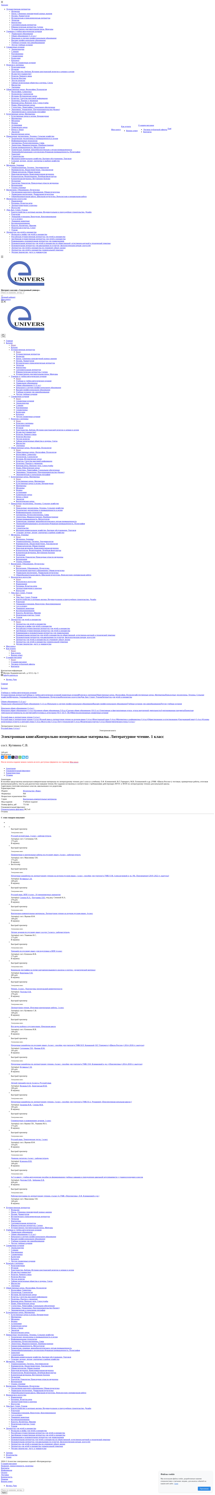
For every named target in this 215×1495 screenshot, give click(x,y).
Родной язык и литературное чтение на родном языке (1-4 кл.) (66, 719)
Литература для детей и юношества (31, 624)
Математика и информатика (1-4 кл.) (132, 719)
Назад (13, 345)
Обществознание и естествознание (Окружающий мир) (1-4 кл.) (175, 719)
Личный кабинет (8, 297)
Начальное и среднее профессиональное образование (70, 704)
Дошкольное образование (12, 704)
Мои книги (6, 299)
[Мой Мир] (9, 757)
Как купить (16, 653)
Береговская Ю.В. (39, 1086)
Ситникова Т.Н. (26, 1048)
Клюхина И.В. (26, 1161)
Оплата (4, 1472)
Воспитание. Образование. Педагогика (32, 568)
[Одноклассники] (5, 757)
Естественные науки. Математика (30, 481)
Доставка (5, 1475)
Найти (4, 1493)
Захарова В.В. (26, 1105)
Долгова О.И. (25, 1180)
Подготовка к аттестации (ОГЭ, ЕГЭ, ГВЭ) (53, 713)
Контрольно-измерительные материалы (40, 799)
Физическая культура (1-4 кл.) (93, 722)
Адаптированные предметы (172, 710)
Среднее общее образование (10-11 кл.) (83, 710)
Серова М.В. (38, 1105)
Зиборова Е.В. (38, 1180)
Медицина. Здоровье (25, 539)
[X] (12, 757)
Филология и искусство (26, 582)
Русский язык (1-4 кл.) (10, 728)
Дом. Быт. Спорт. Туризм (26, 597)
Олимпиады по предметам (23, 713)
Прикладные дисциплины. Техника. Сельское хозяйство (40, 508)
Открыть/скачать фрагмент (12, 809)
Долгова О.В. (25, 992)
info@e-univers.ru (10, 675)
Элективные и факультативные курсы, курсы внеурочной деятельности (130, 710)
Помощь (4, 1479)
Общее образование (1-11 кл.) (35, 704)
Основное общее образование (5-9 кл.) (50, 710)
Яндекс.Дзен (11, 679)
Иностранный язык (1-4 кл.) (105, 719)
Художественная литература (28, 354)
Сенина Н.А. (25, 898)
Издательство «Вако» (32, 791)
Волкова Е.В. (25, 1086)
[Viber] (16, 757)
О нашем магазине (19, 662)
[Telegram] (26, 757)
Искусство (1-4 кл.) (50, 722)
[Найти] (2, 295)
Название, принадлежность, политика (17, 1466)
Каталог (14, 347)
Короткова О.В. (26, 973)
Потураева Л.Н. (38, 898)
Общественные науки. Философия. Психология (36, 452)
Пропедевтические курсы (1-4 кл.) (120, 722)
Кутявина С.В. (26, 879)
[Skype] (23, 757)
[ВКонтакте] (2, 757)
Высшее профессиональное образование (110, 704)
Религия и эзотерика (24, 423)
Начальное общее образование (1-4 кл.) (17, 710)
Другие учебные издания (171, 704)
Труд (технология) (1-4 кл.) (69, 722)
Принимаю (204, 1489)
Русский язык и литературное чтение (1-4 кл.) (20, 719)
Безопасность (6, 1477)
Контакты (5, 1468)
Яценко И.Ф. (39, 1048)
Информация (6, 1470)
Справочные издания (25, 401)
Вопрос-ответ (7, 1481)
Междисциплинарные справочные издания (89, 713)
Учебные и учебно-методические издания (33, 381)
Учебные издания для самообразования (144, 704)
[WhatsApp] (19, 757)
